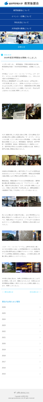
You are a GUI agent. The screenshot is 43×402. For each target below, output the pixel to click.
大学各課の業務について (21, 28)
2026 (4, 307)
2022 (4, 331)
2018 (4, 355)
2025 (4, 313)
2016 (4, 368)
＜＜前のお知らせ (7, 292)
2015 (4, 374)
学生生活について (21, 22)
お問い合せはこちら (23, 392)
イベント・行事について (21, 16)
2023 (4, 325)
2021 (4, 337)
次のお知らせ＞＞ (35, 292)
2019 (4, 349)
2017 (4, 362)
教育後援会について (21, 10)
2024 (4, 319)
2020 (4, 343)
